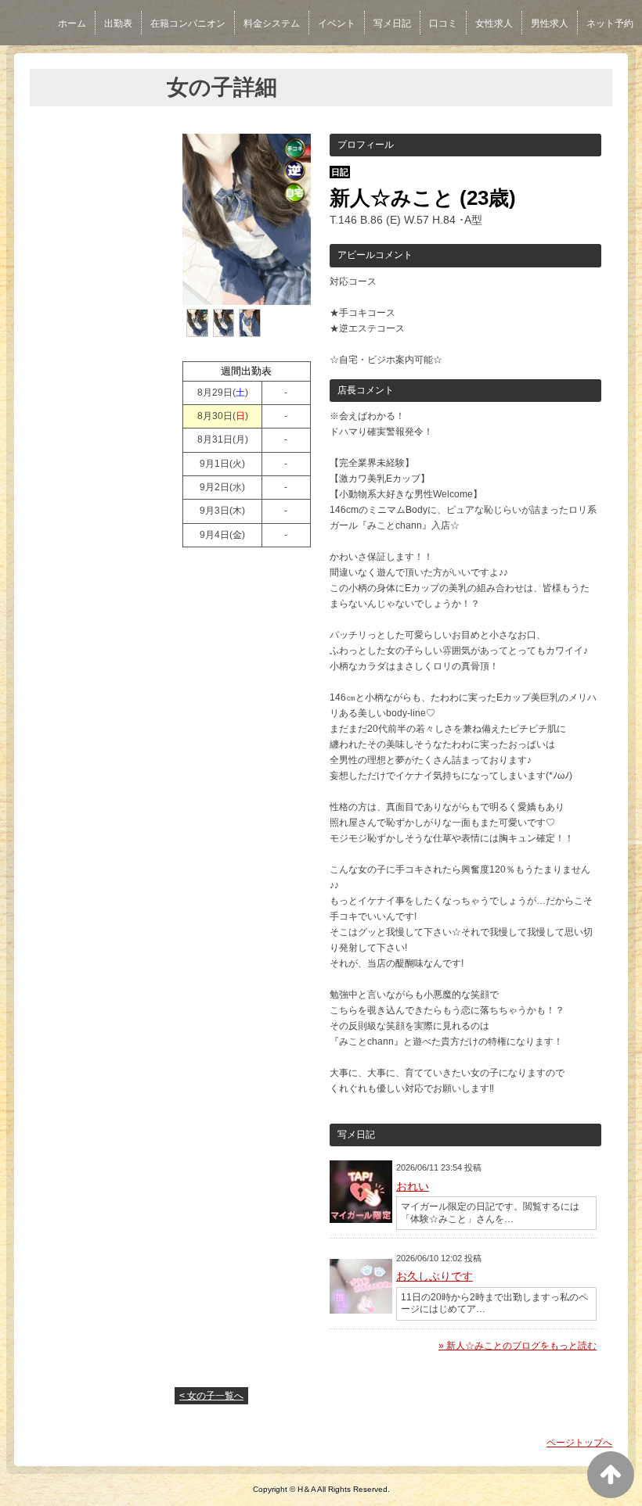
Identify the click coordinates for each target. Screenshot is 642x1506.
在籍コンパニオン (187, 23)
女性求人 (494, 23)
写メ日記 (392, 23)
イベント (336, 23)
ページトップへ (579, 1442)
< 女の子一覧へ (211, 1395)
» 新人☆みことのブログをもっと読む (517, 1345)
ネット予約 (609, 23)
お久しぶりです (434, 1276)
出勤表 (118, 23)
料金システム (271, 23)
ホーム (72, 23)
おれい (412, 1186)
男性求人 (549, 23)
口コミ (443, 23)
